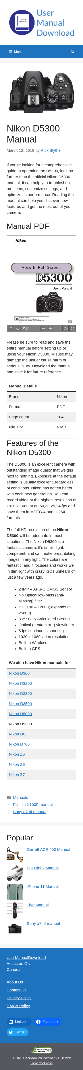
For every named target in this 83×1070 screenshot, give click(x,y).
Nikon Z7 (17, 774)
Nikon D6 (17, 734)
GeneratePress (42, 1063)
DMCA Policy (18, 1006)
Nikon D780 (19, 744)
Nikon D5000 (20, 714)
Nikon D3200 (20, 683)
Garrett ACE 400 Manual (48, 849)
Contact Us (16, 990)
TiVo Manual (38, 905)
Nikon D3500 (20, 704)
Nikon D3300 (20, 693)
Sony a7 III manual (29, 812)
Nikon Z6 (17, 764)
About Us (15, 982)
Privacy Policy (19, 998)
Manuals (20, 797)
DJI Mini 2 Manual (43, 868)
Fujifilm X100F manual (33, 804)
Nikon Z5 (17, 754)
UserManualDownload (26, 957)
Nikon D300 (19, 673)
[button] (72, 51)
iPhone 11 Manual (43, 886)
